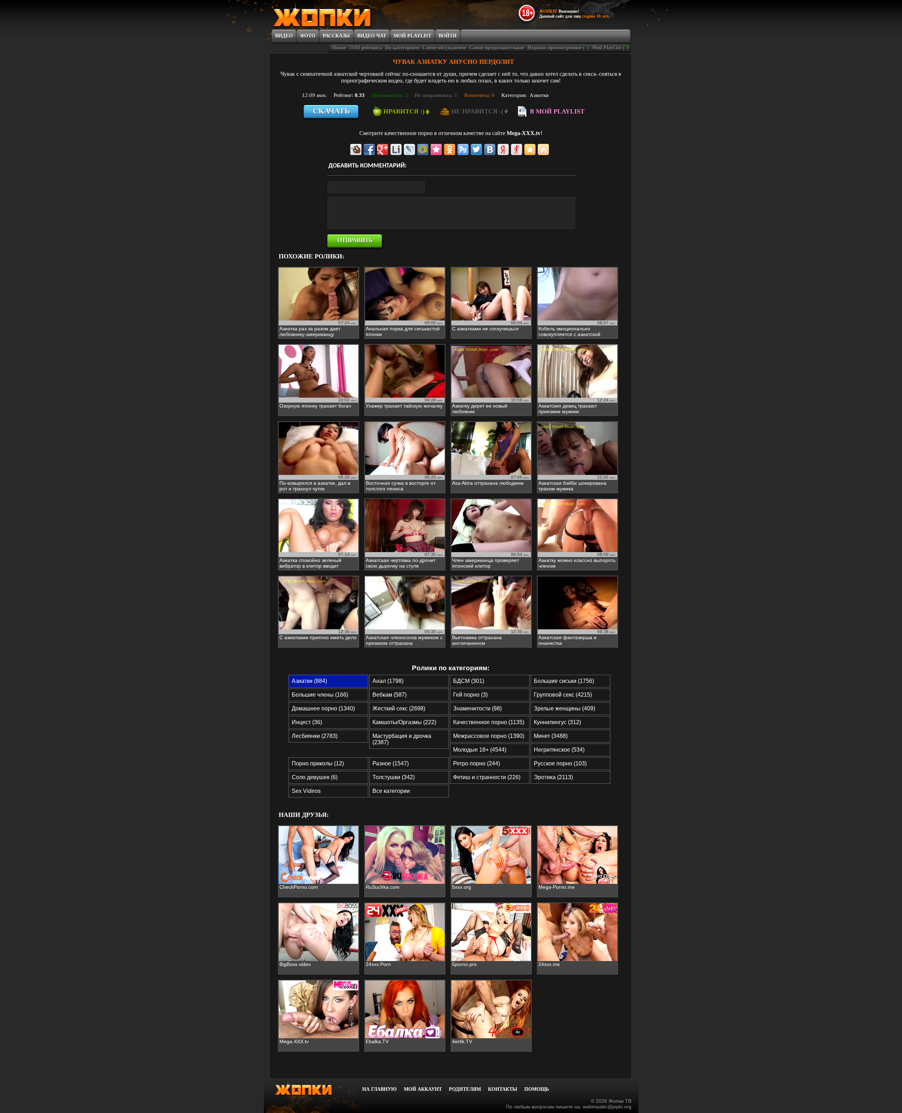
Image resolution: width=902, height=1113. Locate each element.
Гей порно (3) (470, 695)
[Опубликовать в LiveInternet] (396, 149)
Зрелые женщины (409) (564, 708)
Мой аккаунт (423, 1089)
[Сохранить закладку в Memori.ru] (436, 149)
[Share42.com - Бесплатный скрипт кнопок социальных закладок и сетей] (543, 149)
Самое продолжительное (496, 47)
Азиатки (539, 95)
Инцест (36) (307, 722)
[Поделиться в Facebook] (369, 149)
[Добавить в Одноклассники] (449, 149)
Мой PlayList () (610, 47)
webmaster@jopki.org (607, 1106)
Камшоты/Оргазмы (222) (404, 722)
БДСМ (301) (468, 681)
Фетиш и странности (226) (486, 777)
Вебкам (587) (389, 695)
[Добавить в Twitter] (476, 149)
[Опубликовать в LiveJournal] (409, 149)
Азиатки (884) (309, 681)
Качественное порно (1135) (488, 722)
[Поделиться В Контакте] (489, 149)
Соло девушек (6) (315, 777)
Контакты (502, 1089)
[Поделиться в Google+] (382, 149)
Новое (339, 47)
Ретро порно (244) (476, 763)
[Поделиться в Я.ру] (516, 149)
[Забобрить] (356, 149)
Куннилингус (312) (557, 722)
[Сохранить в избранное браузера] (530, 149)
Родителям (465, 1089)
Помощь (536, 1089)
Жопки (313, 1088)
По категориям (402, 47)
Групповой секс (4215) (563, 695)
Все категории (391, 791)
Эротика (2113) (553, 777)
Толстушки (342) (393, 777)
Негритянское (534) (559, 750)
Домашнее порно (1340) (323, 708)
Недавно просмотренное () (558, 47)
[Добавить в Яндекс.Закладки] (503, 149)
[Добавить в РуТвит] (463, 149)
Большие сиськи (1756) (564, 681)
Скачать (331, 110)
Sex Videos (306, 791)
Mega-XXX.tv (523, 133)
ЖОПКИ (338, 15)
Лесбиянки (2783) (315, 736)
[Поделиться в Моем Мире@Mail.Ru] (422, 149)
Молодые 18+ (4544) (479, 750)
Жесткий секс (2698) (398, 708)
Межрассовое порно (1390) (488, 736)
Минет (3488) (551, 736)
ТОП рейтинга (365, 47)
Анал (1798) (387, 681)
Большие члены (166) (320, 695)
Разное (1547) (390, 763)
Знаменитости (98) (477, 708)
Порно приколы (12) (318, 763)
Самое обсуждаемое (444, 47)
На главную (379, 1089)
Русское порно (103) (560, 763)
